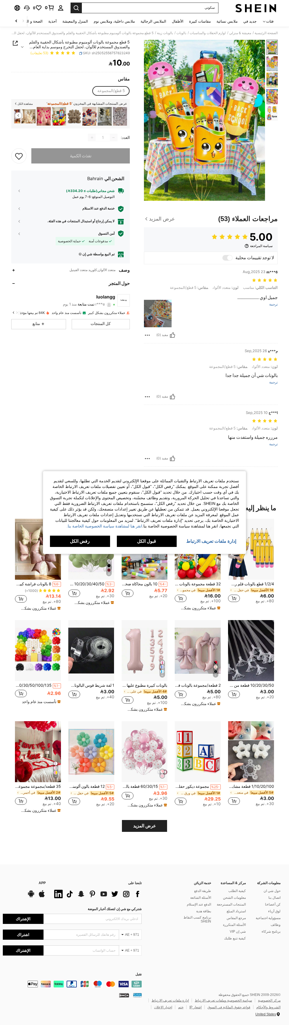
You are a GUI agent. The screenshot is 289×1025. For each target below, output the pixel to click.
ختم (180, 1007)
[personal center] (60, 8)
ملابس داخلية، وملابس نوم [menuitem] (114, 21)
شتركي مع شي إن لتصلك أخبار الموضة (115, 909)
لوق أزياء (274, 911)
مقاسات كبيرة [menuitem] (200, 21)
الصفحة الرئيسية (266, 33)
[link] (49, 7)
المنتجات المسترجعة (231, 904)
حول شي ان (272, 891)
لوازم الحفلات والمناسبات (208, 33)
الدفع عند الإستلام (199, 904)
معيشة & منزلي (240, 33)
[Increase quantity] (92, 137)
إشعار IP (195, 1007)
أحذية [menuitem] (52, 21)
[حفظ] (19, 155)
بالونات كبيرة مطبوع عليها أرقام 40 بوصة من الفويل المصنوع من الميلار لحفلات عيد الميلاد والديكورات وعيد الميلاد (145, 685)
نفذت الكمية (80, 155)
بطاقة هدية (203, 911)
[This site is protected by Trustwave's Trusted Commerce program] (137, 995)
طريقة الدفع (202, 891)
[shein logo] (255, 8)
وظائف (276, 925)
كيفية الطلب (237, 891)
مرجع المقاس (236, 918)
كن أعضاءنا (273, 904)
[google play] (31, 896)
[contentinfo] (72, 984)
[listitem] (120, 116)
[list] (96, 894)
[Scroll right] (16, 21)
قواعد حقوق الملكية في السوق (228, 1007)
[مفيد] (172, 335)
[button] (26, 8)
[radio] (111, 91)
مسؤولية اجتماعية (268, 918)
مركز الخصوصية (269, 1000)
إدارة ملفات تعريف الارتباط (170, 1000)
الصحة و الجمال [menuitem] (31, 21)
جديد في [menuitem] (250, 21)
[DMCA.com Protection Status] (124, 995)
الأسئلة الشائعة (200, 898)
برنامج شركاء (271, 932)
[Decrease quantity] (113, 137)
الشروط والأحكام (268, 1007)
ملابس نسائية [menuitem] (227, 21)
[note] (198, 608)
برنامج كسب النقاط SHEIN (197, 919)
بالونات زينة (165, 33)
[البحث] (76, 8)
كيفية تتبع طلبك (235, 938)
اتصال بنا (274, 898)
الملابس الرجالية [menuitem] (153, 21)
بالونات (181, 33)
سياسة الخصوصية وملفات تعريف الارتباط (223, 1000)
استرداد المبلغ (236, 911)
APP (42, 883)
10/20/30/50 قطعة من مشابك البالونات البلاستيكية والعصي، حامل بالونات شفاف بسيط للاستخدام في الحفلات (251, 685)
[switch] (227, 258)
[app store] (42, 896)
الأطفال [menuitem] (177, 21)
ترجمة (273, 304)
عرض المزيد (144, 825)
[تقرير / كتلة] (147, 335)
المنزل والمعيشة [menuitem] (75, 21)
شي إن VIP (238, 932)
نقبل (138, 974)
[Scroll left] (23, 21)
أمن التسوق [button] (106, 233)
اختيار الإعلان (163, 1007)
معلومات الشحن (234, 898)
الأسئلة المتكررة (234, 925)
